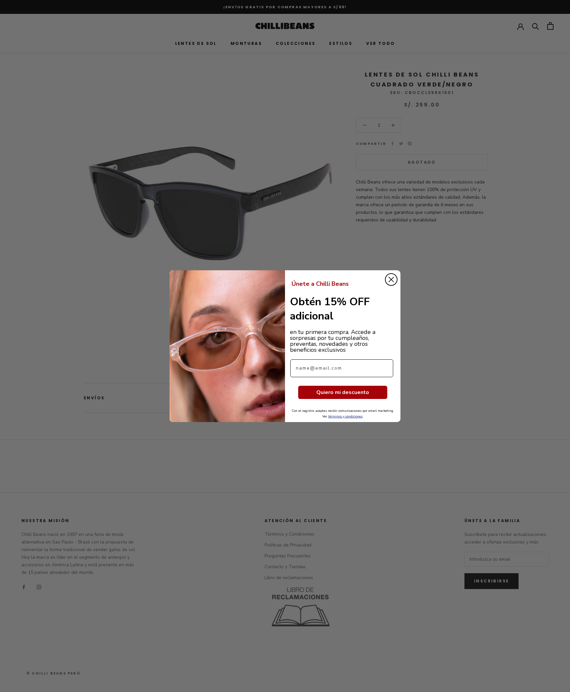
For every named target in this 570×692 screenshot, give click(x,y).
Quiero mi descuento (342, 392)
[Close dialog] (391, 279)
